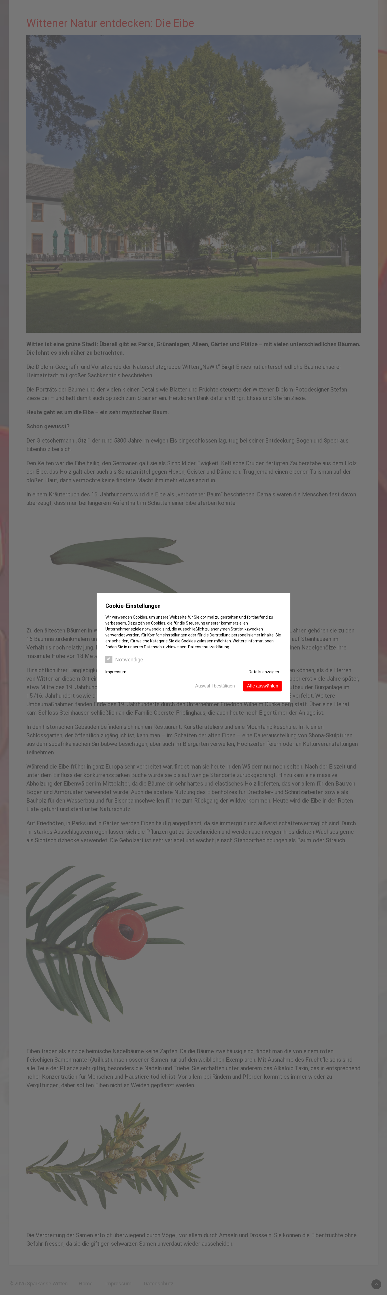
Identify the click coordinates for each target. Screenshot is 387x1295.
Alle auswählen (262, 686)
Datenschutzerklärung (208, 647)
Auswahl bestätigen (215, 686)
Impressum (115, 672)
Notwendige (129, 660)
